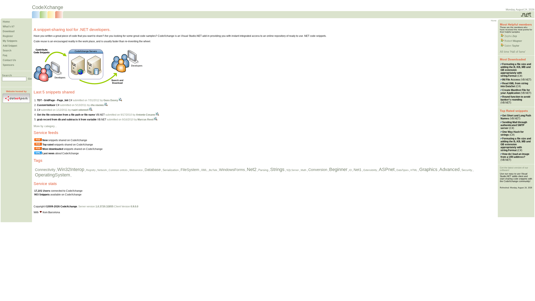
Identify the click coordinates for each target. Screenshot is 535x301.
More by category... (45, 126)
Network (102, 170)
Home (6, 21)
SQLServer (292, 170)
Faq (5, 55)
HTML (413, 170)
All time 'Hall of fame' (512, 51)
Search (7, 50)
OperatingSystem (52, 174)
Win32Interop (70, 169)
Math (303, 170)
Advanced (449, 169)
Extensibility (370, 170)
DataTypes (402, 170)
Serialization (171, 170)
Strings (277, 169)
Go (30, 78)
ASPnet (387, 169)
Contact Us (9, 60)
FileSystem (190, 170)
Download (8, 31)
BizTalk (213, 170)
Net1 (358, 170)
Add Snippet (10, 45)
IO (350, 170)
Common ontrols (118, 170)
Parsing (263, 170)
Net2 (251, 169)
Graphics (428, 169)
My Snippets (10, 41)
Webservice (136, 170)
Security (466, 170)
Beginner (338, 169)
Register (8, 36)
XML (204, 170)
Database (153, 170)
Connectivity (45, 170)
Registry (91, 170)
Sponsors (8, 65)
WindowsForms (232, 170)
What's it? (8, 26)
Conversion (317, 170)
